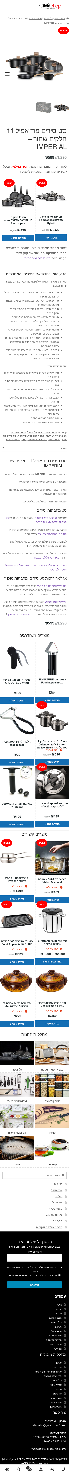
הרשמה (34, 1285)
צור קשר (58, 1348)
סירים (59, 1362)
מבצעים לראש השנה (56, 435)
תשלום (58, 1326)
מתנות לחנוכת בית (47, 432)
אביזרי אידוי (56, 1384)
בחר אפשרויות (53, 961)
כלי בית (58, 1184)
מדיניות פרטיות (54, 1335)
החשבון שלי (56, 1331)
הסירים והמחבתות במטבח (52, 534)
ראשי (59, 1304)
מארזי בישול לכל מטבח (46, 557)
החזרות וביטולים (54, 1339)
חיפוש (18, 1469)
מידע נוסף (53, 762)
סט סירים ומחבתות (37, 258)
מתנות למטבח (18, 432)
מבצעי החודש (35, 18)
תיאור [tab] (63, 448)
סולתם (58, 1196)
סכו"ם (59, 1389)
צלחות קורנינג (54, 1214)
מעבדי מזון (56, 1398)
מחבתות (57, 1367)
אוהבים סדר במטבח (45, 518)
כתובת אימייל (35, 1252)
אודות (59, 1309)
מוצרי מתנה (56, 1406)
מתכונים (57, 1221)
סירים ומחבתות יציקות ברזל (48, 1371)
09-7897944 (51, 1421)
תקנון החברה (55, 1317)
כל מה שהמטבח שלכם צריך (22, 614)
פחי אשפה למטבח (53, 1375)
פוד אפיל (22, 435)
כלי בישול (48, 18)
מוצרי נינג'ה (55, 1208)
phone (63, 1469)
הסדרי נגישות (55, 1344)
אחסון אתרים (42, 1463)
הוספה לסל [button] (19, 238)
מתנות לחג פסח (36, 435)
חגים (24, 439)
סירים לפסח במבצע (55, 602)
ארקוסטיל (56, 1190)
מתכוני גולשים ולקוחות (49, 1227)
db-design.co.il (11, 1459)
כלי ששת (57, 1393)
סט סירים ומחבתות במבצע (52, 586)
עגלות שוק (57, 1380)
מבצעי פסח (54, 439)
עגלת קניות (56, 1322)
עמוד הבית (59, 18)
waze (52, 1469)
